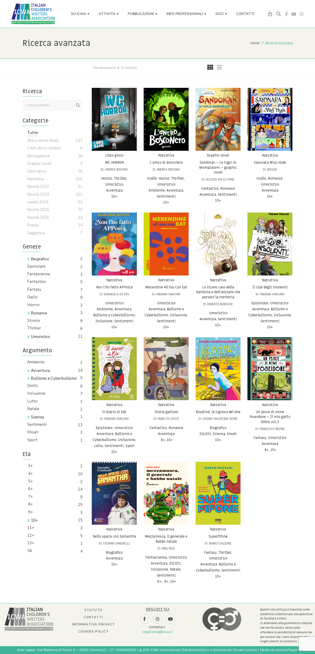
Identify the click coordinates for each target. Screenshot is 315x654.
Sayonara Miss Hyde (270, 162)
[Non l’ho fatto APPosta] (114, 244)
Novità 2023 (38, 194)
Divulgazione (38, 156)
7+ (30, 496)
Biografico (40, 259)
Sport (32, 440)
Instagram (301, 14)
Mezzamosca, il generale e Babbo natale (166, 539)
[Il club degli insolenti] (269, 244)
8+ (30, 504)
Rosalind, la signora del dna (218, 412)
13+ (30, 543)
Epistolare (36, 266)
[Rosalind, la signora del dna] (218, 368)
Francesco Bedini (272, 429)
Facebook (286, 14)
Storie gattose (166, 412)
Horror (33, 305)
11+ (30, 527)
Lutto (32, 401)
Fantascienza (38, 274)
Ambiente (36, 362)
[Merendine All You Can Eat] (166, 244)
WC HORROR (114, 162)
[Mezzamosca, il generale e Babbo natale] (166, 493)
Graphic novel (218, 155)
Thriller (34, 328)
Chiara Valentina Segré (220, 419)
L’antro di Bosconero (166, 162)
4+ (30, 473)
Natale (33, 408)
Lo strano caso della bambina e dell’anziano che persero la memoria (218, 292)
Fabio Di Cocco (168, 419)
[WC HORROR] (114, 119)
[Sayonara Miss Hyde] (269, 119)
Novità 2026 (38, 217)
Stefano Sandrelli (116, 543)
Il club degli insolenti (270, 287)
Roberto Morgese (220, 304)
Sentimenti (37, 424)
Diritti (32, 385)
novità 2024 (37, 202)
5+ (30, 481)
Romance (39, 313)
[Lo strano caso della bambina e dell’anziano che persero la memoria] (218, 244)
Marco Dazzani (220, 543)
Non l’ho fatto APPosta (114, 287)
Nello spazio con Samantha (114, 536)
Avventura (40, 370)
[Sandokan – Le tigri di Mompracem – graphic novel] (218, 119)
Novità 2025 (38, 209)
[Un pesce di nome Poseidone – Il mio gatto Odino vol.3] (269, 368)
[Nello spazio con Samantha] (114, 493)
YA (29, 550)
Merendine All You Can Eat (166, 287)
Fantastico (36, 281)
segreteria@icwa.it (157, 631)
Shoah (32, 432)
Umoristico (40, 336)
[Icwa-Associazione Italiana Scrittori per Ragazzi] (33, 14)
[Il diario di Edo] (114, 368)
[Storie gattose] (166, 368)
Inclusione (36, 393)
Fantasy (34, 289)
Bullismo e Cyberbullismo (54, 378)
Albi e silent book (42, 140)
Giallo (32, 297)
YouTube (293, 14)
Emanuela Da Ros (116, 294)
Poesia (33, 225)
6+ (30, 488)
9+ (30, 512)
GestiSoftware (287, 650)
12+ (30, 535)
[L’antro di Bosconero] (166, 119)
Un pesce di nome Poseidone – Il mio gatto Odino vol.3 (270, 417)
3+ (30, 465)
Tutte (32, 132)
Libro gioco (114, 155)
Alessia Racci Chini (220, 179)
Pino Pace (168, 548)
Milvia (272, 170)
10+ (34, 520)
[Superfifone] (218, 493)
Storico (33, 320)
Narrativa (166, 155)
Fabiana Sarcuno (168, 294)
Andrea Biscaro (116, 170)
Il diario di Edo (114, 412)
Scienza (37, 417)
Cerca (78, 105)
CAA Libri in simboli (44, 148)
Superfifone (218, 536)
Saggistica (36, 233)
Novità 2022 (38, 186)
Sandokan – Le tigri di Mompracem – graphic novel (218, 167)
